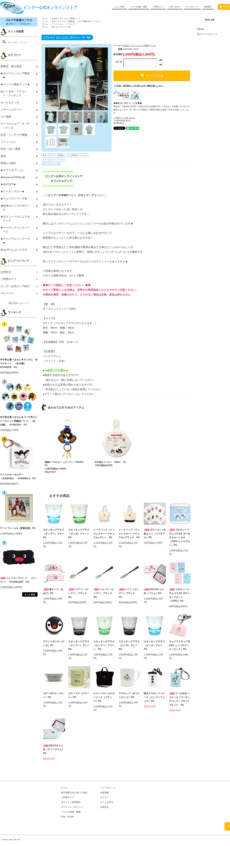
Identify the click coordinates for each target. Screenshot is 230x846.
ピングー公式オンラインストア (50, 7)
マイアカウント (192, 7)
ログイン (104, 797)
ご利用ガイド (158, 7)
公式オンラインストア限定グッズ (66, 18)
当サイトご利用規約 (71, 802)
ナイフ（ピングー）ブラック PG (129, 593)
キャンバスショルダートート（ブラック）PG (104, 697)
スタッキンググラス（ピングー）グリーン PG (104, 645)
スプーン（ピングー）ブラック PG (78, 593)
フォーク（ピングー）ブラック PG (104, 593)
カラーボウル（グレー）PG (53, 695)
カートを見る (106, 802)
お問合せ (104, 807)
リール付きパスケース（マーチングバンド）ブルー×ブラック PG (179, 699)
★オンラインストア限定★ (63, 21)
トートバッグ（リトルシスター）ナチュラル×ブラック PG (129, 533)
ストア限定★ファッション (90, 21)
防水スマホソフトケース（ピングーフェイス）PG (154, 697)
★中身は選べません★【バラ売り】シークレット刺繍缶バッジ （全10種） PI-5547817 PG (19, 421)
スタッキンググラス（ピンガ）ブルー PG (154, 645)
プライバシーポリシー (72, 807)
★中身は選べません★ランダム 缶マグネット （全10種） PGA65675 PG (19, 363)
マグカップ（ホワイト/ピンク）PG (129, 695)
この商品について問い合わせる (124, 118)
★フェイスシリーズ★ (61, 27)
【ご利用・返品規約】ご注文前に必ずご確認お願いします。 (138, 86)
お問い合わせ (174, 7)
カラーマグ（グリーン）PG (78, 695)
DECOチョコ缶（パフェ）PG (154, 591)
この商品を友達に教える (122, 120)
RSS (63, 816)
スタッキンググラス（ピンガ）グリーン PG (79, 533)
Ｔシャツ (71, 24)
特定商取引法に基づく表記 (74, 792)
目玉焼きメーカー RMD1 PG (110, 462)
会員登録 (207, 7)
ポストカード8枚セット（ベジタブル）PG (154, 533)
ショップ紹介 (119, 7)
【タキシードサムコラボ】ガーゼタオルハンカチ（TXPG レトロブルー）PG (179, 537)
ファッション (57, 24)
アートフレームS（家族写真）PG (18, 528)
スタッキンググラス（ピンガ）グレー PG (129, 645)
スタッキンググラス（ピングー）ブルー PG (54, 533)
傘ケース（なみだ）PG (53, 591)
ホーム (45, 18)
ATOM (70, 816)
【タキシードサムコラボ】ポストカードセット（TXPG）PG (179, 595)
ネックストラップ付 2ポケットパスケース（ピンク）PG (179, 645)
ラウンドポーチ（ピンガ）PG (53, 643)
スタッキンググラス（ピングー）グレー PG (79, 645)
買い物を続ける (118, 123)
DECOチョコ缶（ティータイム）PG (53, 749)
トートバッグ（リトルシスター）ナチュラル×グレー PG (104, 533)
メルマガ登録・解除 (138, 7)
